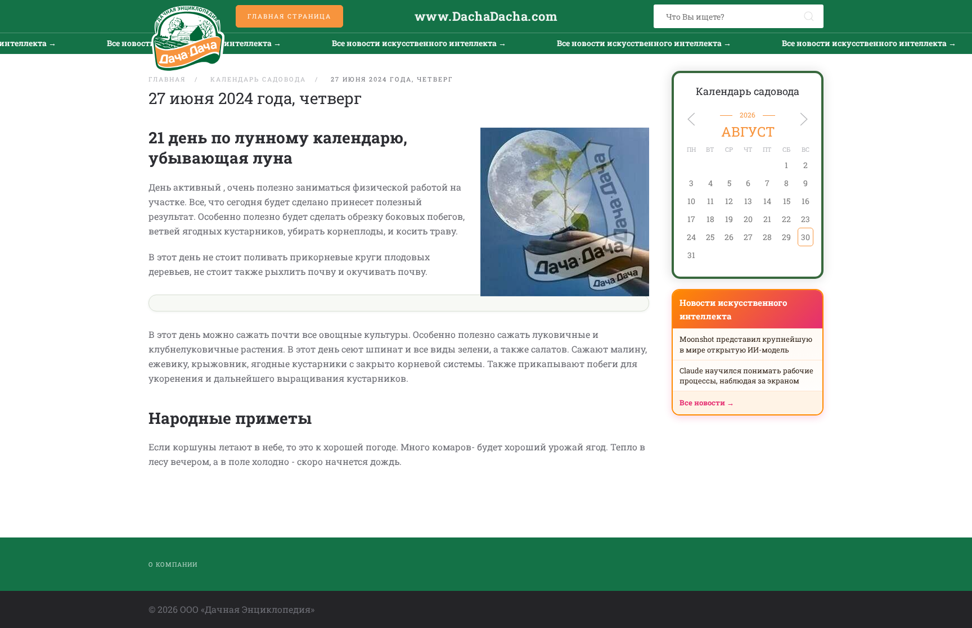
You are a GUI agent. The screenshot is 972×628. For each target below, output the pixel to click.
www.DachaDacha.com (486, 16)
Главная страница (289, 16)
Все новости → (707, 402)
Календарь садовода (747, 91)
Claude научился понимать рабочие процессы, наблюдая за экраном (746, 375)
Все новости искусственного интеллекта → (406, 43)
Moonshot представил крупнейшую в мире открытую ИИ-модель (746, 344)
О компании (172, 564)
